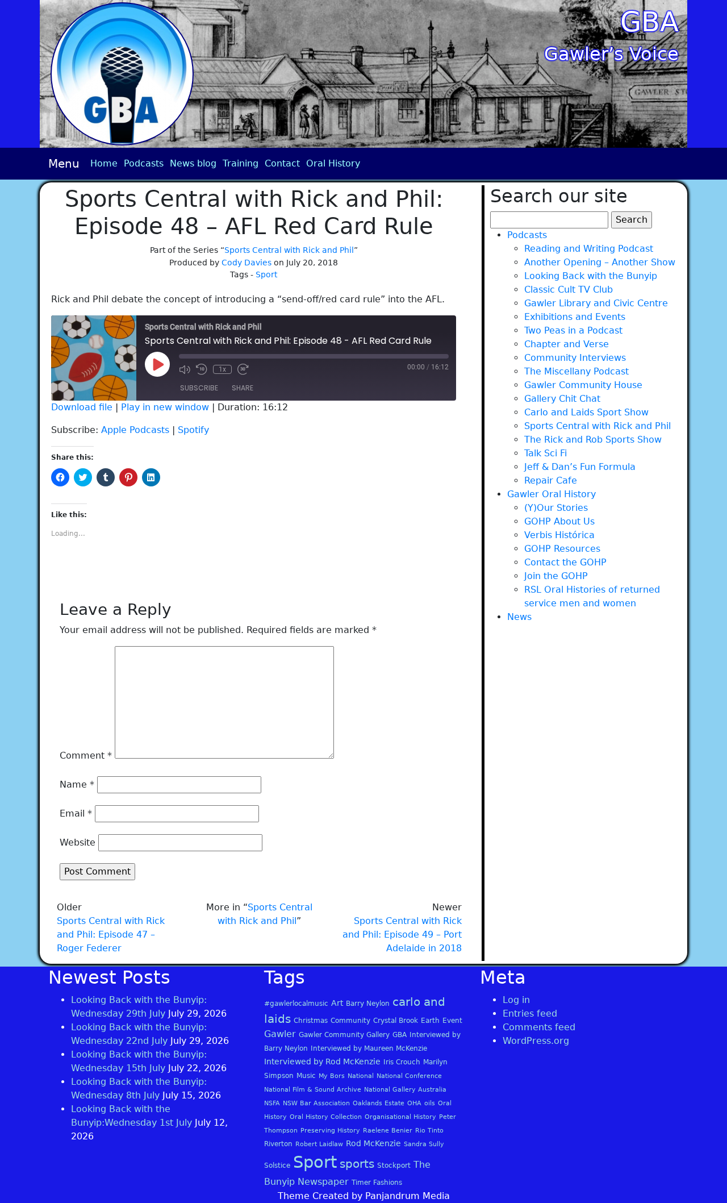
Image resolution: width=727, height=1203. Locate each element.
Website (77, 842)
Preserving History (330, 1130)
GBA (649, 22)
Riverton (278, 1144)
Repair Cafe (550, 480)
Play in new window (165, 407)
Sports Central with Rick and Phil (289, 250)
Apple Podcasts (135, 429)
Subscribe (199, 388)
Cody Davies (246, 262)
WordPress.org (536, 1040)
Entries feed (530, 1013)
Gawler (280, 1034)
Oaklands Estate (378, 1103)
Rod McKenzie (373, 1143)
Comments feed (539, 1027)
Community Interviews (575, 357)
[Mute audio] (184, 369)
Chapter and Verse (566, 344)
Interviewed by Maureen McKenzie (369, 1048)
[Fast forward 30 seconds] (243, 369)
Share (242, 388)
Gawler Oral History (551, 494)
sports (357, 1164)
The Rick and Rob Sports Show (593, 439)
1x (222, 369)
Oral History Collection (326, 1117)
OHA (414, 1103)
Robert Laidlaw (319, 1144)
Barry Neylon (368, 1004)
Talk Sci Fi (545, 453)
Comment (86, 755)
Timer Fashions (377, 1183)
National (361, 1076)
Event (452, 1021)
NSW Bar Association (316, 1103)
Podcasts (144, 163)
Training (240, 163)
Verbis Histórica (559, 535)
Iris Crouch (401, 1062)
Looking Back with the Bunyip (590, 275)
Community (350, 1021)
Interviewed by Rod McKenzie (322, 1061)
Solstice (277, 1165)
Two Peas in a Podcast (573, 330)
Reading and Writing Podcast (588, 248)
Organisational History (400, 1117)
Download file (81, 407)
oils (429, 1103)
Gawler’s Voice (611, 54)
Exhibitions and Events (574, 316)
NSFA (272, 1103)
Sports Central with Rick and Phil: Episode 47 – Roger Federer (111, 934)
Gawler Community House (583, 385)
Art (337, 1003)
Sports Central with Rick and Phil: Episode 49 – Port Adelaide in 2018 (402, 934)
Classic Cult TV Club (568, 289)
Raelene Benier (387, 1130)
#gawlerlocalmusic (296, 1004)
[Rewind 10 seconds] (201, 369)
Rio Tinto (429, 1130)
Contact (282, 163)
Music (306, 1076)
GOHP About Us (559, 521)
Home (104, 163)
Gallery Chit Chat (562, 398)
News (519, 616)
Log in (516, 999)
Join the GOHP (556, 576)
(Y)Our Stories (556, 507)
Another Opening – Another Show (599, 262)
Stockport (394, 1165)
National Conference (409, 1076)
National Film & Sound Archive (312, 1089)
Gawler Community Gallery (344, 1035)
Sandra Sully (424, 1144)
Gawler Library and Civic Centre (596, 303)
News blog (193, 163)
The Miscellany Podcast (576, 371)
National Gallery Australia (405, 1089)
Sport (266, 274)
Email (76, 813)
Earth (430, 1021)
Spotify (193, 429)
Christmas (311, 1021)
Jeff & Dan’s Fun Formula (580, 466)
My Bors (332, 1076)
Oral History (333, 163)
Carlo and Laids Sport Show (586, 412)
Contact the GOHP (565, 562)
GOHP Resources (562, 548)
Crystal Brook (395, 1021)
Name (77, 784)
